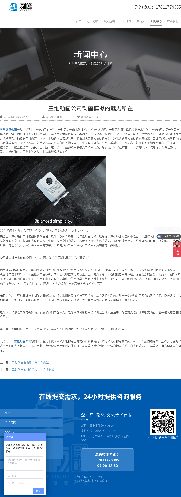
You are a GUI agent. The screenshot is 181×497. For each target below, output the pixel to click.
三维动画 (125, 21)
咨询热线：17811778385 (158, 7)
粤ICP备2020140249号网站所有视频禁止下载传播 (90, 478)
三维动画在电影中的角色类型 (30, 362)
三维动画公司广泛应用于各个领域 (33, 369)
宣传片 (141, 21)
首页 (78, 21)
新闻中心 (156, 21)
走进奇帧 (92, 21)
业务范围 (109, 21)
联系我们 (172, 21)
